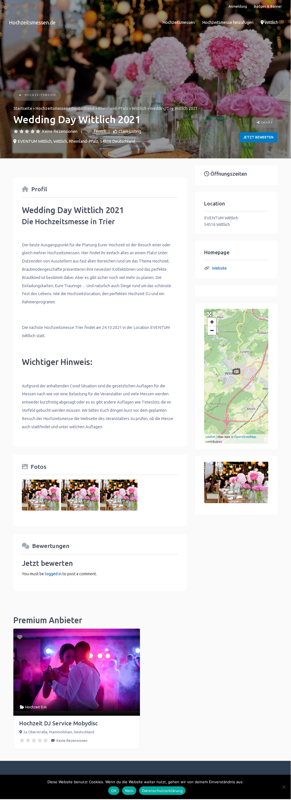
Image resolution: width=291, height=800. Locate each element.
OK (113, 790)
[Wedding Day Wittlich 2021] (236, 371)
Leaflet (210, 436)
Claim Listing (130, 131)
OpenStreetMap (245, 436)
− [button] (212, 330)
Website (219, 268)
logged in (53, 574)
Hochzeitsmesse (41, 94)
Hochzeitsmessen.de (32, 22)
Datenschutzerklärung (162, 790)
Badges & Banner (268, 6)
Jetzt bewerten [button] (258, 137)
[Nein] (283, 787)
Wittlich (271, 22)
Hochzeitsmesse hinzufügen (228, 22)
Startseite (22, 108)
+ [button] (212, 322)
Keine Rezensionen (60, 131)
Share (266, 122)
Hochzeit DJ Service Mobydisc (58, 723)
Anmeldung (238, 6)
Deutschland (83, 108)
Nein (129, 790)
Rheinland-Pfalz (113, 108)
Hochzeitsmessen (178, 22)
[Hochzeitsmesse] (20, 95)
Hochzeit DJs (36, 707)
